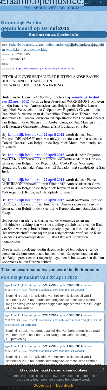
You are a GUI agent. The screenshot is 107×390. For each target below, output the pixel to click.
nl (90, 1)
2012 (64, 28)
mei (52, 28)
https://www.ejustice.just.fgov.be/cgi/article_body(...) (46, 68)
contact (76, 8)
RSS (26, 8)
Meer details (64, 385)
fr (100, 1)
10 (44, 28)
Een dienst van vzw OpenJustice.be (54, 34)
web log (57, 8)
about (39, 8)
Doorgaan (42, 385)
